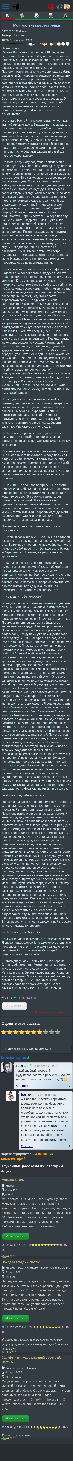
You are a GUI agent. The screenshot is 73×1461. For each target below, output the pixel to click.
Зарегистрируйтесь (17, 1153)
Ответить (22, 1086)
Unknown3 (19, 35)
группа (19, 1344)
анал (61, 1344)
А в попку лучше (60, 1268)
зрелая (34, 1339)
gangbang (8, 1344)
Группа (44, 1268)
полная (44, 1339)
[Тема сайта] (31, 45)
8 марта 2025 (13, 1372)
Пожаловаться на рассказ (52, 1012)
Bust (19, 1066)
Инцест (23, 31)
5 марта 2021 (13, 1272)
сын (16, 1339)
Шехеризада (13, 1377)
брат (8, 1435)
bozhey (26, 1094)
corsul (9, 1194)
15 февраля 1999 (21, 40)
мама (8, 1339)
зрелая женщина (35, 1344)
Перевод (31, 1368)
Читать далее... (16, 1236)
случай (52, 1344)
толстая (56, 1339)
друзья (24, 1339)
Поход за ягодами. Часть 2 (21, 1262)
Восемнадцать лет (27, 1268)
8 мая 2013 (12, 1190)
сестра (18, 1435)
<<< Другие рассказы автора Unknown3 (27, 1048)
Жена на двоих (13, 1179)
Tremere (10, 1276)
